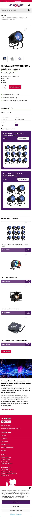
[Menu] (2, 5)
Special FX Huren (5, 444)
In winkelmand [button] (6, 250)
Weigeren (16, 506)
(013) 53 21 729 (18, 1)
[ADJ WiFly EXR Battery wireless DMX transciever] (16, 327)
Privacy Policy (18, 514)
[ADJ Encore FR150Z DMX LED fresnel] (16, 295)
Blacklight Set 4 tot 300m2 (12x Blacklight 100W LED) (14, 245)
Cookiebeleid (12, 514)
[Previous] (3, 40)
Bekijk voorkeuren (16, 510)
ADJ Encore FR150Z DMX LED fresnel (12, 309)
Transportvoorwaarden (7, 447)
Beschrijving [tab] (6, 112)
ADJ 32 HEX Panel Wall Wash (9, 277)
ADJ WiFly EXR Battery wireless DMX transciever (15, 340)
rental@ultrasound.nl (7, 463)
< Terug (3, 16)
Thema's (3, 450)
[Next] (28, 40)
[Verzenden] (29, 10)
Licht (26, 18)
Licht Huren (4, 438)
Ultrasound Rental (18, 18)
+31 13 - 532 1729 (5, 461)
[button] (29, 487)
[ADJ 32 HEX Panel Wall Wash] (16, 264)
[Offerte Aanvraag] (29, 5)
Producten (9, 18)
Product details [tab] (7, 108)
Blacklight (12, 19)
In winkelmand (15, 87)
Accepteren (16, 502)
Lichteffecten (4, 19)
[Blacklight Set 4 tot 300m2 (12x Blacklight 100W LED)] (16, 232)
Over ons (3, 435)
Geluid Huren (4, 441)
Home (2, 18)
